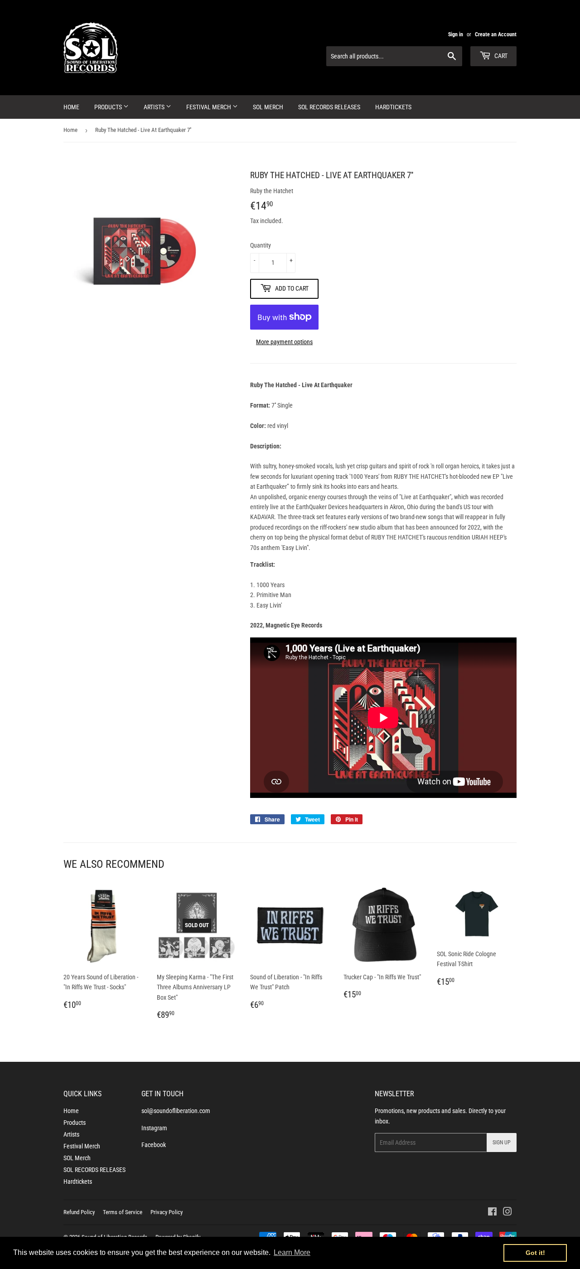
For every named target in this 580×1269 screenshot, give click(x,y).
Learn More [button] (292, 1252)
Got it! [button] (535, 1252)
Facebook (153, 1144)
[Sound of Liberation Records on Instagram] (507, 1212)
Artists (155, 107)
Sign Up (502, 1142)
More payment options (284, 341)
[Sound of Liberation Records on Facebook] (492, 1212)
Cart (500, 55)
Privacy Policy (166, 1212)
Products (108, 107)
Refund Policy (79, 1212)
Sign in (455, 34)
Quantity (260, 245)
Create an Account (496, 34)
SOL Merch (268, 107)
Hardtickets (393, 107)
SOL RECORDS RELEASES (329, 107)
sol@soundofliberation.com (175, 1110)
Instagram (154, 1128)
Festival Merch (209, 107)
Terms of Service (122, 1212)
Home (71, 107)
